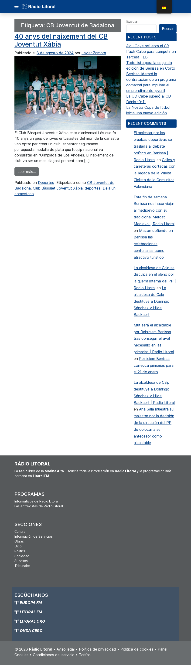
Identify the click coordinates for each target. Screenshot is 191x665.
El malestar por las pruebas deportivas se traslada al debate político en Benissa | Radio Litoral (153, 146)
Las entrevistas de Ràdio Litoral (38, 506)
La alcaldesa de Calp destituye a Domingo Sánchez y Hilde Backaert (151, 301)
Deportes (46, 182)
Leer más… (28, 171)
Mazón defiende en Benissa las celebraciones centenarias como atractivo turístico (153, 244)
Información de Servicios (33, 536)
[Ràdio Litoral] (45, 6)
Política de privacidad (97, 649)
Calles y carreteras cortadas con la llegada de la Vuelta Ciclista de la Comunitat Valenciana (154, 173)
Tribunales (22, 566)
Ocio (18, 546)
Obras (19, 541)
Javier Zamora (94, 53)
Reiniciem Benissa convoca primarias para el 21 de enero (154, 365)
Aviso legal (66, 649)
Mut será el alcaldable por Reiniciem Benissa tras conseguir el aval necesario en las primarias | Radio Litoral (154, 338)
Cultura (19, 531)
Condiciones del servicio (54, 654)
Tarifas (85, 654)
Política (20, 551)
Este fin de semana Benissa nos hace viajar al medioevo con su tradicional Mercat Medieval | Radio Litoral (154, 210)
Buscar (132, 21)
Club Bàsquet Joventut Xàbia (58, 188)
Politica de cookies (136, 649)
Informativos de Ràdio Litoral (36, 501)
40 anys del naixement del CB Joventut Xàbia (61, 40)
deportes (92, 188)
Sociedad (21, 556)
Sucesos (21, 561)
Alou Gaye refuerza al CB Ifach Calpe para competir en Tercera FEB (151, 51)
